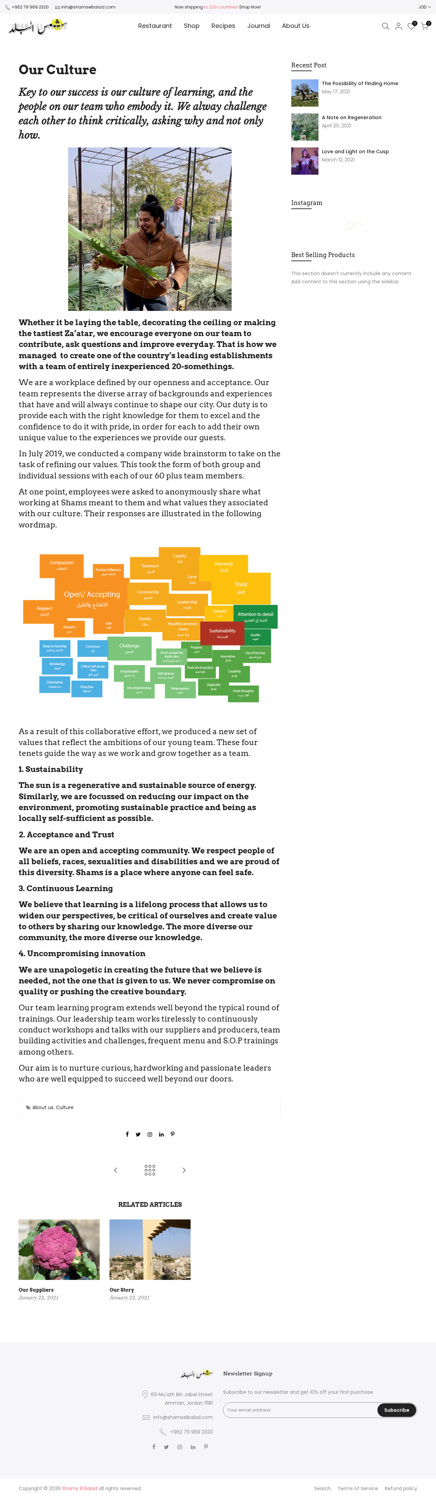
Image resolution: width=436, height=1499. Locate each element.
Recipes (223, 25)
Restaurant (155, 25)
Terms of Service (358, 1488)
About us (42, 1107)
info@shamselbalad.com (88, 7)
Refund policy (401, 1488)
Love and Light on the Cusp (355, 151)
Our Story (122, 1290)
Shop (192, 25)
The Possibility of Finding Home (360, 83)
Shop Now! (249, 7)
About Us (296, 25)
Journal (258, 25)
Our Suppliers (36, 1290)
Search (322, 1488)
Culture (65, 1107)
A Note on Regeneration (352, 117)
